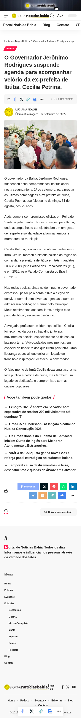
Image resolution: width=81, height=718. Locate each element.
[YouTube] (74, 687)
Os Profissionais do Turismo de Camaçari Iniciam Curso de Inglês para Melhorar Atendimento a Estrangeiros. (38, 440)
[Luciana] (30, 16)
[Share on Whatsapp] (63, 486)
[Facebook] (62, 687)
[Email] (42, 495)
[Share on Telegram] (33, 495)
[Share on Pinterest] (54, 486)
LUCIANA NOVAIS (26, 109)
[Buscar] (52, 15)
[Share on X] (21, 99)
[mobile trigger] (8, 16)
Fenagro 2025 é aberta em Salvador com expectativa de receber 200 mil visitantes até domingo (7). (37, 411)
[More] (41, 99)
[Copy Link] (28, 99)
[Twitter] (67, 687)
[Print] (35, 99)
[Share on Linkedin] (73, 486)
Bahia (10, 48)
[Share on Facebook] (15, 99)
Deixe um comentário (60, 512)
